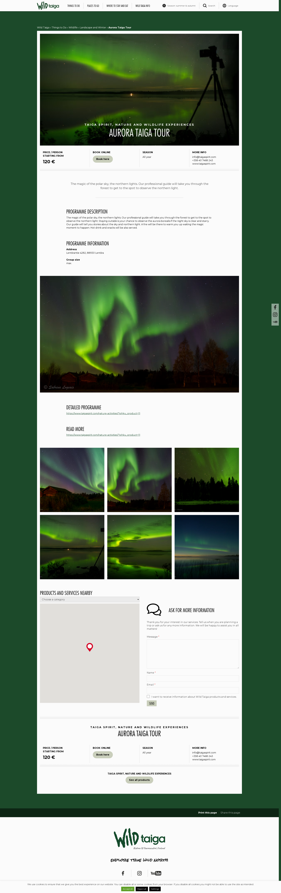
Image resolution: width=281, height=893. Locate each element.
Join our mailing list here (140, 458)
